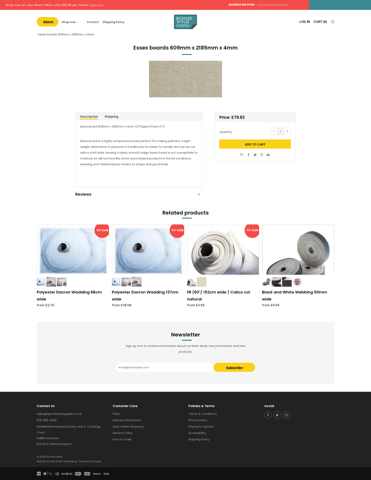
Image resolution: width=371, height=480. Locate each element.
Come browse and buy (272, 5)
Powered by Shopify (90, 461)
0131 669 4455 (47, 420)
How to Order (122, 439)
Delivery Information (127, 420)
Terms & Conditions (202, 414)
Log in (305, 21)
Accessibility (197, 433)
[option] (185, 79)
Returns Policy (123, 433)
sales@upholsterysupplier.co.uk (59, 414)
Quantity (225, 132)
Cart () (320, 21)
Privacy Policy (197, 420)
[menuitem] (47, 22)
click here (96, 5)
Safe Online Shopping (128, 426)
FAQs (116, 414)
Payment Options (201, 426)
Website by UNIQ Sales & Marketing (57, 461)
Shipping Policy (198, 439)
